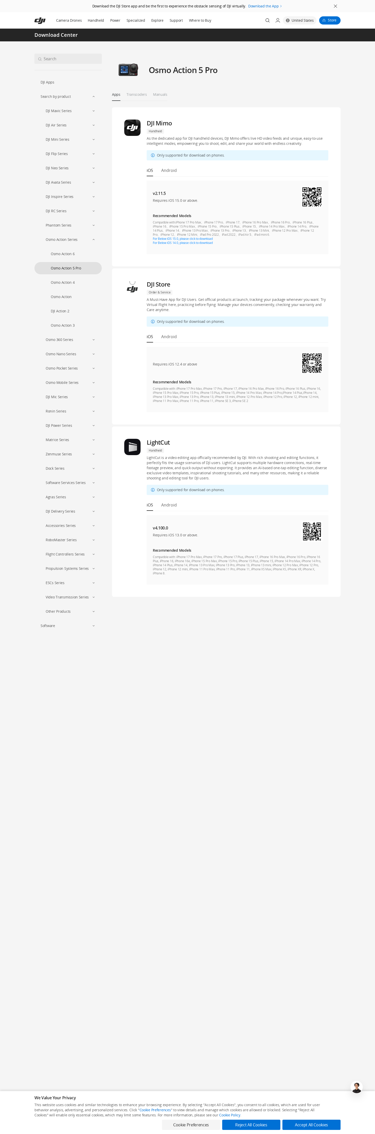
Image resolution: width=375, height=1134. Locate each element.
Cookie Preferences (155, 1109)
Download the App (263, 6)
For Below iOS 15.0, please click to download (182, 239)
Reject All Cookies (251, 1125)
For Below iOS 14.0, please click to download (182, 243)
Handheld (96, 20)
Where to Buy (200, 20)
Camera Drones (69, 20)
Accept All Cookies (311, 1125)
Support (176, 20)
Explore (157, 20)
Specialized (136, 20)
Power (115, 20)
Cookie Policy (229, 1115)
